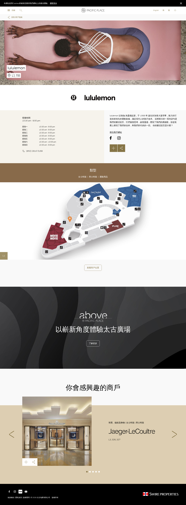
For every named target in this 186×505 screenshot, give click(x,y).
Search (21, 10)
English (156, 10)
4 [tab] (96, 471)
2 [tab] (89, 471)
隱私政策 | (19, 497)
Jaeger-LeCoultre (57, 431)
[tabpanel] (93, 431)
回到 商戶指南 (16, 17)
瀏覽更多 (53, 3)
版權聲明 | (27, 497)
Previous (12, 434)
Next (174, 434)
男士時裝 (93, 177)
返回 (182, 480)
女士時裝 (82, 177)
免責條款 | (11, 497)
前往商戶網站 (116, 132)
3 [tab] (93, 471)
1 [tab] (86, 471)
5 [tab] (99, 471)
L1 (4, 255)
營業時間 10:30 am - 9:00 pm (31, 119)
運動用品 (104, 177)
